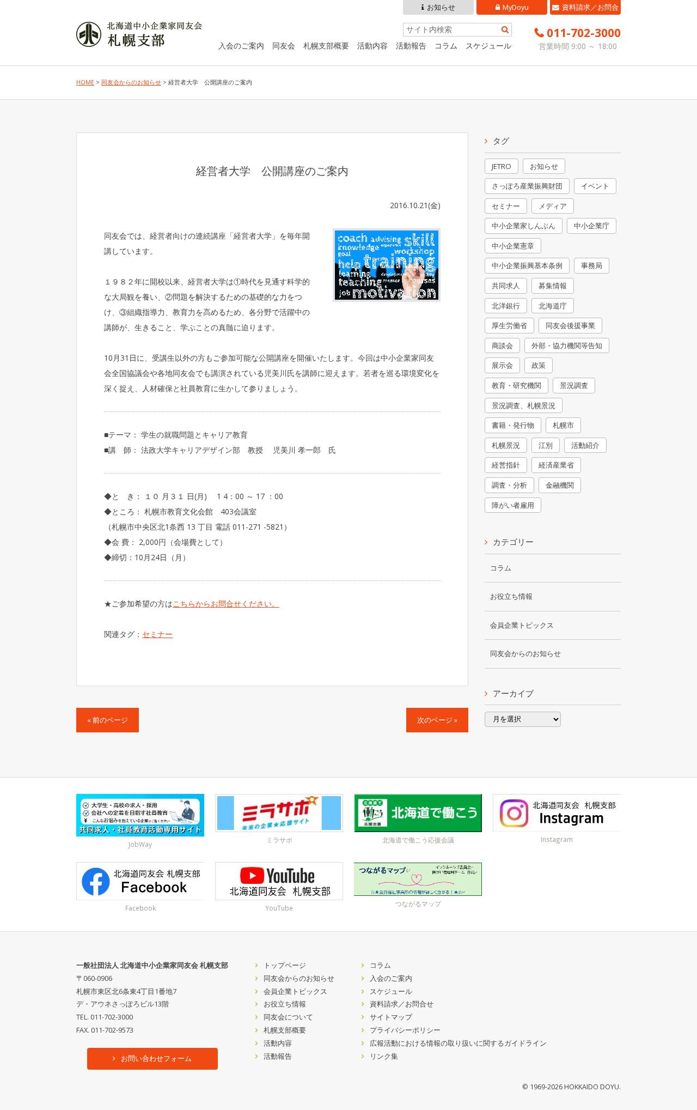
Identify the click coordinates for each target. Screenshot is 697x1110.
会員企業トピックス (522, 625)
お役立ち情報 (511, 596)
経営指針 (506, 465)
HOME (85, 82)
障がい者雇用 (513, 505)
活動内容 (372, 45)
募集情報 (553, 285)
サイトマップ (391, 1017)
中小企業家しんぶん (523, 226)
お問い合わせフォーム (156, 1058)
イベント (595, 186)
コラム (446, 45)
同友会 (283, 45)
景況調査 (574, 385)
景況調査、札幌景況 (523, 405)
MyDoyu (516, 7)
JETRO (501, 166)
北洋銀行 (506, 306)
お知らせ (441, 7)
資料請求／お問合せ (590, 9)
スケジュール (488, 45)
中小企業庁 (591, 226)
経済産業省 (556, 465)
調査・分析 (509, 485)
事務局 (591, 265)
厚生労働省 (509, 325)
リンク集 (384, 1056)
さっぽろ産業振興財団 (527, 186)
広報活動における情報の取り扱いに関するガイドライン (458, 1043)
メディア (553, 206)
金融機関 (560, 485)
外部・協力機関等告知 (566, 345)
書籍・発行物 (513, 425)
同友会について (288, 1017)
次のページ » (437, 720)
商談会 (502, 345)
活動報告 (411, 45)
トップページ (285, 965)
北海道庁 (553, 306)
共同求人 (506, 285)
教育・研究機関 (516, 385)
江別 (546, 445)
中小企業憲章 (513, 246)
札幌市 (563, 425)
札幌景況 (506, 445)
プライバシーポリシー (405, 1030)
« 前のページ (107, 720)
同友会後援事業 (570, 325)
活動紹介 (585, 445)
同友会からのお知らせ (131, 82)
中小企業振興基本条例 (527, 265)
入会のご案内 (241, 45)
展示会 (502, 365)
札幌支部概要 (326, 45)
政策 (538, 365)
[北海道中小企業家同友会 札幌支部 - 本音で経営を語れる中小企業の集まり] (139, 39)
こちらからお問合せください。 (226, 603)
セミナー (157, 634)
